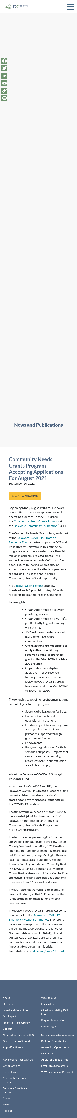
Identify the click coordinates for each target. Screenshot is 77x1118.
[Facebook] (4, 60)
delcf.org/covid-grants (29, 585)
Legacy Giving (11, 1071)
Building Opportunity (53, 1041)
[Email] (4, 83)
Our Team (8, 1004)
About (6, 997)
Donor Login (48, 1026)
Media (6, 1104)
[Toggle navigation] (71, 6)
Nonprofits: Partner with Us (19, 1034)
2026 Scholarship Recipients (57, 1071)
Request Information (53, 1020)
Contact (7, 1028)
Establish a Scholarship (54, 1065)
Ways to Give (48, 997)
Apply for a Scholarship (54, 1059)
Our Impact (9, 1016)
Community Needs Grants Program (36, 521)
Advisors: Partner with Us (18, 1059)
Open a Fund (48, 1004)
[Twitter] (4, 68)
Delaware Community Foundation (35, 525)
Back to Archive (25, 495)
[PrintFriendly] (4, 98)
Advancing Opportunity (55, 1047)
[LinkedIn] (4, 75)
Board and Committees (16, 1010)
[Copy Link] (4, 90)
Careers (7, 1098)
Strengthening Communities (57, 1034)
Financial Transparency (16, 1022)
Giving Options (11, 1065)
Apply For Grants (13, 1047)
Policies (7, 1110)
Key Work (47, 1053)
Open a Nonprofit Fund (16, 1041)
